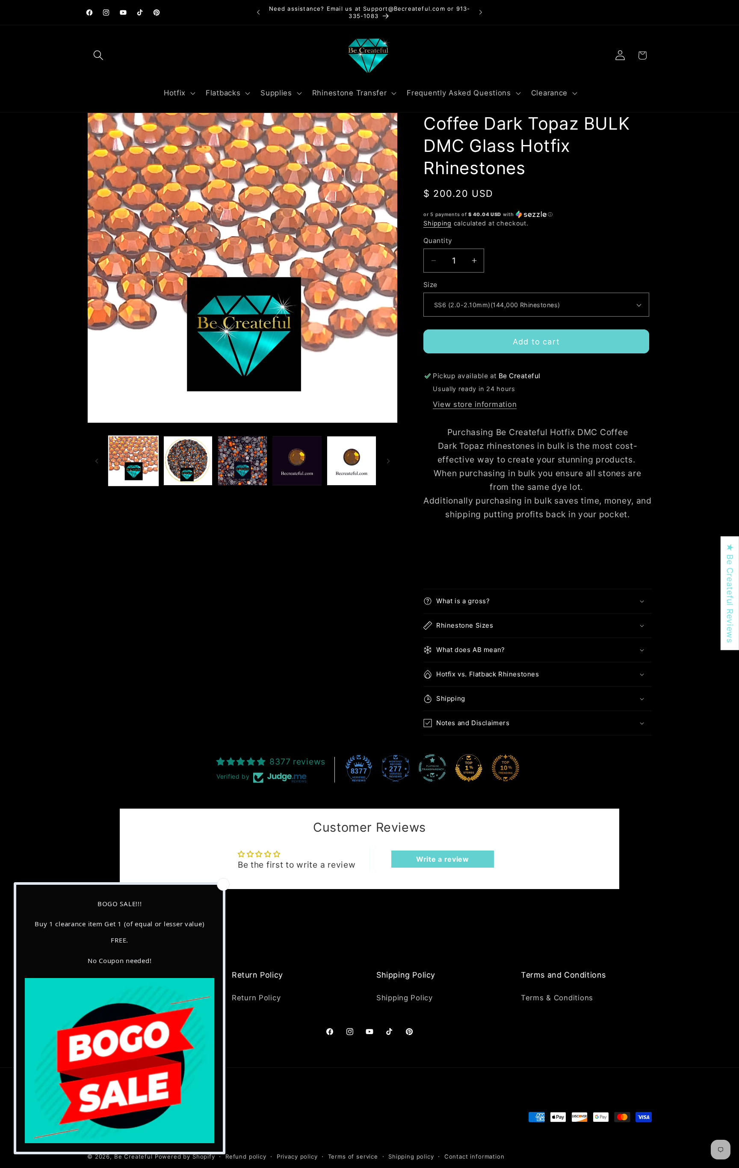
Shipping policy (411, 1156)
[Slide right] (388, 460)
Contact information (474, 1156)
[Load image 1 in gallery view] (133, 461)
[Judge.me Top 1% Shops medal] (468, 768)
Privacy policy (297, 1156)
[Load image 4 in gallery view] (297, 461)
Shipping (437, 223)
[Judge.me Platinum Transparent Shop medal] (432, 768)
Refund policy (245, 1156)
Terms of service (353, 1156)
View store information (475, 404)
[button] (98, 55)
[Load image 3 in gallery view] (242, 461)
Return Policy (256, 997)
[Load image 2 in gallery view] (188, 461)
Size (430, 285)
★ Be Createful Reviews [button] (730, 593)
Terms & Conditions (557, 997)
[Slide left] (96, 460)
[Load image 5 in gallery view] (351, 461)
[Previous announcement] (258, 12)
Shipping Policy (404, 997)
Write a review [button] (442, 859)
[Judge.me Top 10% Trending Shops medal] (505, 768)
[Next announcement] (480, 12)
